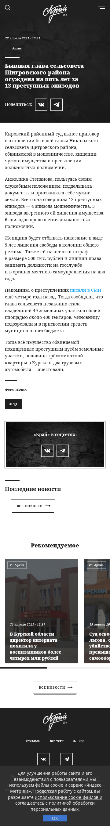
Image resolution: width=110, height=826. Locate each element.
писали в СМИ (85, 290)
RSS (81, 741)
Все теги (57, 741)
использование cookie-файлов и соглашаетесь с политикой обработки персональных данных (58, 803)
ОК (55, 818)
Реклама (33, 741)
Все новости (30, 506)
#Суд (13, 404)
